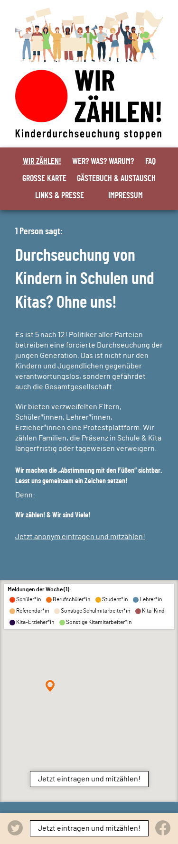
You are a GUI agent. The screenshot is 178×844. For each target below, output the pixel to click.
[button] (50, 686)
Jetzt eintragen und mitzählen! (89, 779)
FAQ (150, 161)
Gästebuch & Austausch (116, 178)
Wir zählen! (42, 161)
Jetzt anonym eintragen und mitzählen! (80, 537)
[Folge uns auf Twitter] (15, 827)
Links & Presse (59, 196)
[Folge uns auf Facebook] (162, 827)
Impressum (125, 196)
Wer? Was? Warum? (103, 161)
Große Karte (44, 178)
